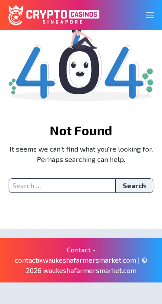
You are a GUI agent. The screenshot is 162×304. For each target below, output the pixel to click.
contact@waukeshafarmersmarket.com (75, 260)
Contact (79, 249)
